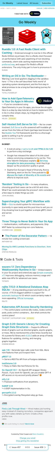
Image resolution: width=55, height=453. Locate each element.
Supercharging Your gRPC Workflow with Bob (26, 203)
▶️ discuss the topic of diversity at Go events (28, 173)
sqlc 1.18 (6, 350)
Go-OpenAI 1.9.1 (9, 370)
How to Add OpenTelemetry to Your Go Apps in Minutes (18, 100)
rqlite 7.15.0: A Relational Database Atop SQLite (25, 288)
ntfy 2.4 (5, 379)
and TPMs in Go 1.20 (37, 149)
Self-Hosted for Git (19, 124)
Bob (11, 204)
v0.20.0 (28, 335)
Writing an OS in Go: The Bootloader (23, 75)
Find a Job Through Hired (13, 408)
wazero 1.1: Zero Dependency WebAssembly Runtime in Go (19, 268)
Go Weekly (8, 3)
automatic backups (10, 295)
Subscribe (46, 3)
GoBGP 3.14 (7, 386)
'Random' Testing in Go (15, 184)
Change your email (27, 438)
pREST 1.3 (6, 356)
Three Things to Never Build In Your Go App (27, 221)
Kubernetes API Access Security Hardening (27, 306)
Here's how (29, 424)
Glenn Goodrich (37, 434)
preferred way (8, 64)
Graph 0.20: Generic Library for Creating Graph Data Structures (26, 325)
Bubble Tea (10, 133)
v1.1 (3, 275)
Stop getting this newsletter (27, 441)
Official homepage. (25, 298)
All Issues (34, 3)
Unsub (39, 8)
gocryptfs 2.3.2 (9, 392)
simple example (44, 272)
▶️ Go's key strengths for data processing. (27, 162)
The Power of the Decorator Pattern (26, 235)
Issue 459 (38, 447)
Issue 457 (16, 447)
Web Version (49, 8)
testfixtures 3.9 (9, 363)
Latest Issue (22, 3)
